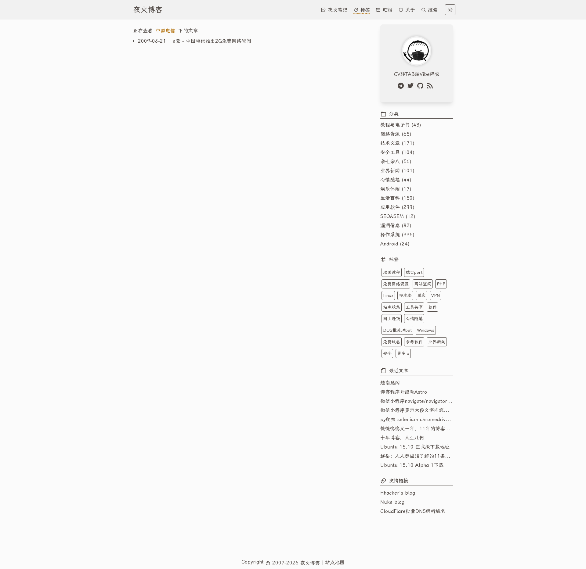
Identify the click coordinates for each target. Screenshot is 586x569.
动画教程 (391, 272)
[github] (421, 86)
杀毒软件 (414, 341)
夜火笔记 (336, 10)
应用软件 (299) (397, 207)
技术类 (405, 295)
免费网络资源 (396, 283)
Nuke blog (392, 502)
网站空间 (422, 283)
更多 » (403, 353)
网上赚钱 (391, 318)
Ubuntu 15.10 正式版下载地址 (415, 447)
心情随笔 (414, 318)
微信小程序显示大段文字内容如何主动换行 (416, 410)
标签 (364, 10)
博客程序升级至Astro (403, 392)
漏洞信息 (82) (395, 225)
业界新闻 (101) (397, 171)
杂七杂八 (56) (395, 161)
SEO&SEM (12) (397, 216)
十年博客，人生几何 (402, 438)
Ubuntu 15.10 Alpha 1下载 (411, 465)
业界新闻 (436, 341)
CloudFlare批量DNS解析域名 (412, 511)
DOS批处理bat (397, 330)
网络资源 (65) (395, 134)
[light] (450, 9)
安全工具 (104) (397, 152)
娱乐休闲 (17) (395, 189)
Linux (388, 295)
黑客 (421, 295)
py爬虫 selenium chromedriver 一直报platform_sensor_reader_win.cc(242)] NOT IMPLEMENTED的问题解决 (416, 419)
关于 (409, 10)
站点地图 (335, 562)
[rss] (431, 86)
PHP (441, 283)
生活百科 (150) (397, 198)
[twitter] (412, 86)
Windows (425, 330)
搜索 (432, 10)
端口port (414, 272)
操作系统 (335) (397, 235)
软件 (432, 307)
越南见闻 (390, 383)
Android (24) (395, 244)
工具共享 (414, 307)
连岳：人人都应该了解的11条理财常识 (416, 456)
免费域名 (391, 341)
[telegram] (402, 86)
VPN (435, 295)
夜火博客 (147, 9)
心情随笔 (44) (395, 180)
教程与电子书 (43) (400, 125)
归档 (386, 10)
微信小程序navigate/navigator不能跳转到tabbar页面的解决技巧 (416, 401)
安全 (387, 353)
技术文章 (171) (397, 143)
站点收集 (391, 307)
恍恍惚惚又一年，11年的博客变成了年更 (416, 428)
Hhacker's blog (397, 493)
